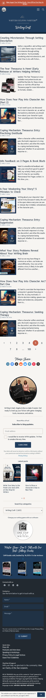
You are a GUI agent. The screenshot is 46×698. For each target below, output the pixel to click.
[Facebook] (4, 585)
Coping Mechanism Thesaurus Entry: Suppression (20, 221)
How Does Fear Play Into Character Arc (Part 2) (22, 101)
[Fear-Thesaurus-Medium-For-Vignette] (7, 568)
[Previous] (4, 343)
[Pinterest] (17, 585)
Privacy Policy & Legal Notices (13, 655)
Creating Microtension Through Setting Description (21, 39)
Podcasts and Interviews (11, 650)
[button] (38, 9)
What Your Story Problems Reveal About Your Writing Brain (19, 252)
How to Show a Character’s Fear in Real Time (32, 487)
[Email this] (8, 364)
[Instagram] (9, 585)
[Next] (35, 349)
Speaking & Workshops (10, 652)
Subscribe (23, 445)
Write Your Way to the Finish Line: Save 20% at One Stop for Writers (11, 488)
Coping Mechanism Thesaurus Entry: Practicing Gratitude (20, 132)
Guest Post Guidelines (10, 657)
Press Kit (5, 647)
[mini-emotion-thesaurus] (38, 568)
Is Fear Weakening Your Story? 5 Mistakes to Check (18, 190)
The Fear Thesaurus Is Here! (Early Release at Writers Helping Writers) (20, 70)
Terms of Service (10, 631)
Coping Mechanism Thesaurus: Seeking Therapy (21, 313)
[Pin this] (34, 364)
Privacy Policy (39, 629)
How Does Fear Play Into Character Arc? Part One (23, 283)
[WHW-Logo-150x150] (4, 9)
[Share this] (12, 364)
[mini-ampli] (23, 568)
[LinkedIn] (13, 585)
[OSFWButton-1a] (23, 530)
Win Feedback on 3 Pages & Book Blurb (22, 161)
